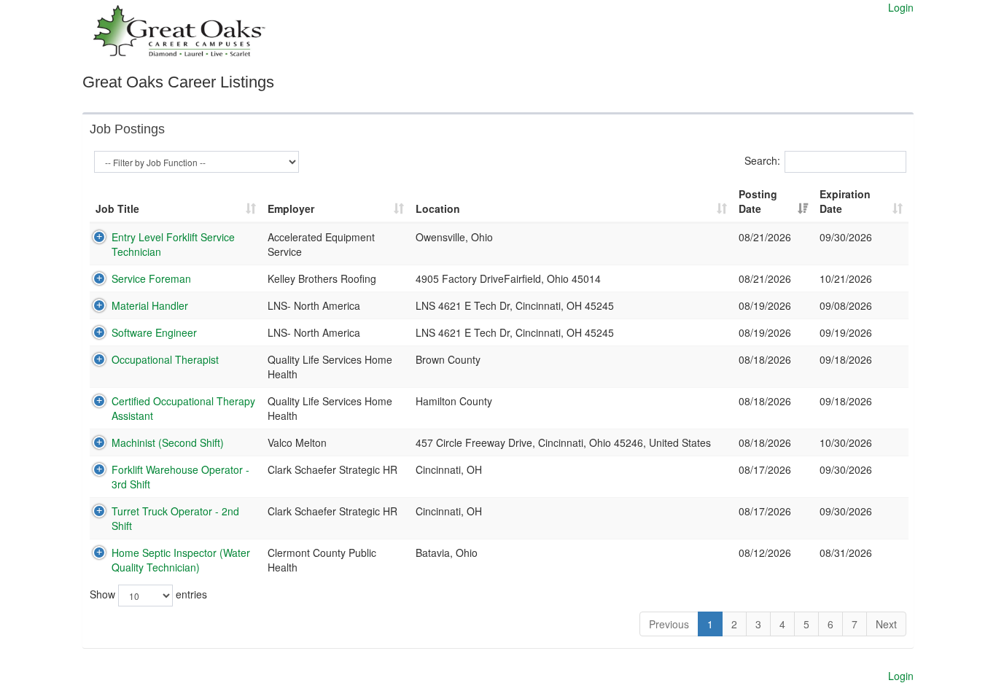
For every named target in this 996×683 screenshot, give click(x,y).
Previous (669, 624)
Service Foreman (151, 278)
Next (886, 624)
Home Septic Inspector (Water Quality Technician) (181, 559)
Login (901, 7)
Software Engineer (154, 332)
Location (438, 208)
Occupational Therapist (165, 359)
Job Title (117, 208)
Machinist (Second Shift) (168, 442)
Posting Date (758, 201)
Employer (291, 208)
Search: (762, 160)
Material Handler (150, 305)
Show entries (148, 594)
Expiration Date (845, 201)
